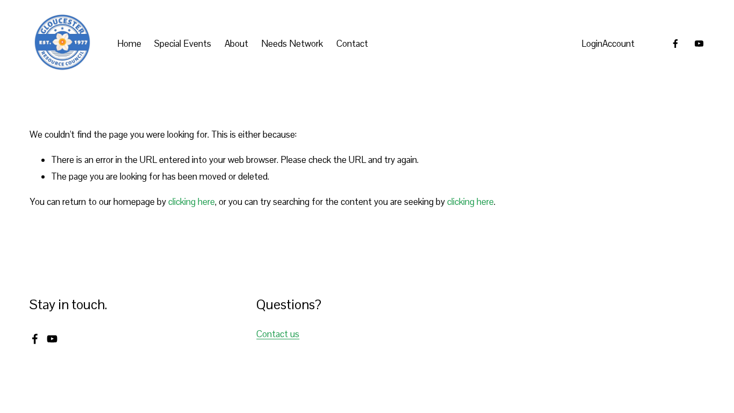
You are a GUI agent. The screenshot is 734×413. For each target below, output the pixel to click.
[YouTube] (699, 43)
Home (129, 43)
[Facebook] (675, 43)
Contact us (277, 334)
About (236, 43)
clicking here (191, 202)
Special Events (182, 43)
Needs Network (292, 43)
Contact (352, 43)
